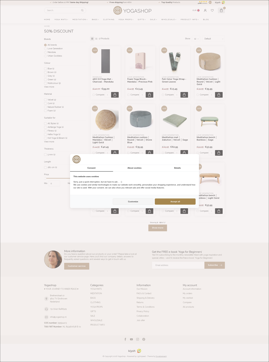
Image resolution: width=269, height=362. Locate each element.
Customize (133, 201)
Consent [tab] (91, 168)
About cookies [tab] (134, 168)
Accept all (175, 201)
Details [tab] (177, 168)
